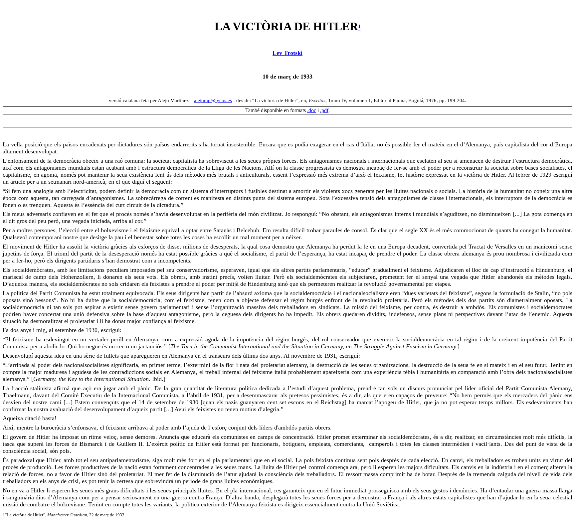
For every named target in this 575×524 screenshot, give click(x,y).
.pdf (324, 110)
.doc (311, 110)
